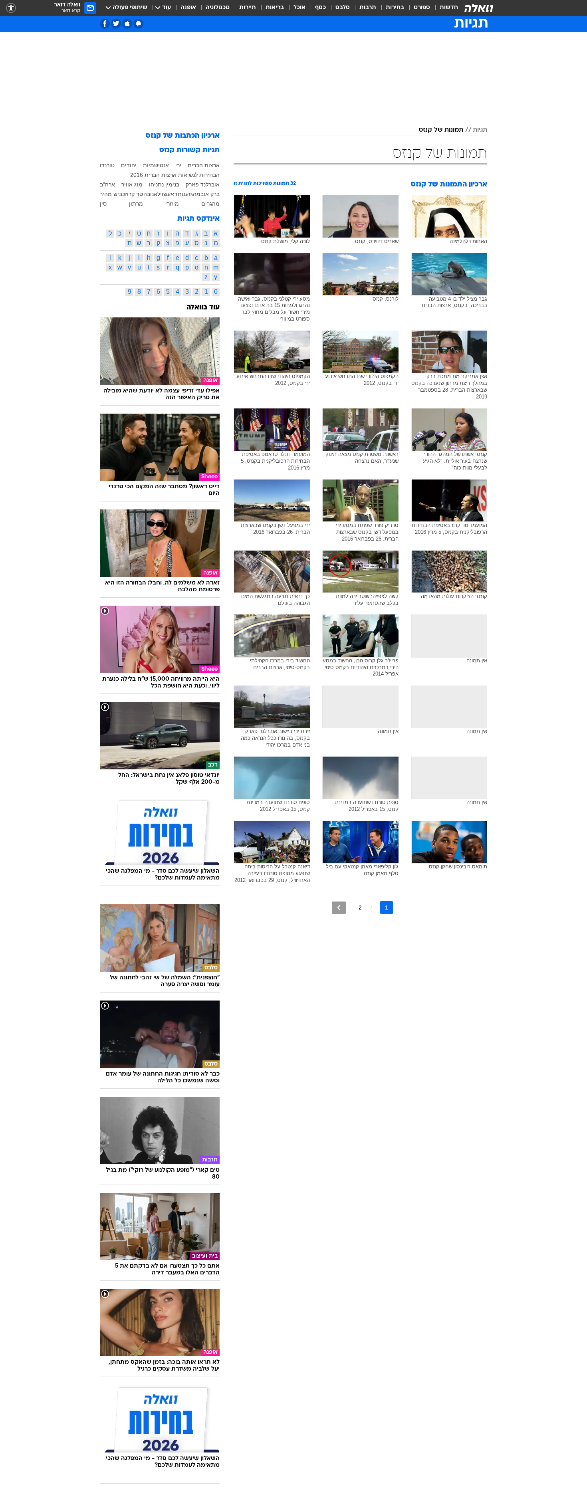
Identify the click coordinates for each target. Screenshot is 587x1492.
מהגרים (210, 203)
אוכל (299, 8)
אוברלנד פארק (203, 184)
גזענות (185, 194)
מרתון (136, 203)
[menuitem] (444, 8)
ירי (178, 165)
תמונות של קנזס (441, 130)
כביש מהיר (112, 194)
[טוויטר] (116, 24)
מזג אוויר (132, 184)
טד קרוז (134, 194)
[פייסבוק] (105, 24)
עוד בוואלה (203, 307)
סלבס (342, 8)
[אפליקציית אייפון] (127, 24)
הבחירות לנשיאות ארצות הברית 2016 (175, 175)
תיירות (247, 8)
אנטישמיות (156, 165)
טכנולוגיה (218, 8)
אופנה (188, 8)
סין (103, 203)
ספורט (422, 8)
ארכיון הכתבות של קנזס (183, 136)
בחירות (395, 8)
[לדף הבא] (339, 908)
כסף (320, 8)
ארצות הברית (204, 165)
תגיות (480, 130)
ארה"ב (107, 184)
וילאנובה (153, 194)
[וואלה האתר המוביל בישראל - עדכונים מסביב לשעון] (478, 8)
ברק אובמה (206, 194)
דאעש (170, 194)
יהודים (129, 165)
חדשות (449, 8)
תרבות (367, 8)
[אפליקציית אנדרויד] (138, 24)
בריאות (275, 8)
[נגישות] (11, 8)
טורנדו (107, 165)
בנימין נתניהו (164, 184)
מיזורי (172, 203)
